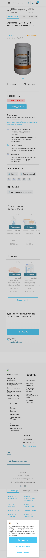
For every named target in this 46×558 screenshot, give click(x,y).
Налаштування (23, 552)
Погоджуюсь (23, 540)
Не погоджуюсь (23, 546)
